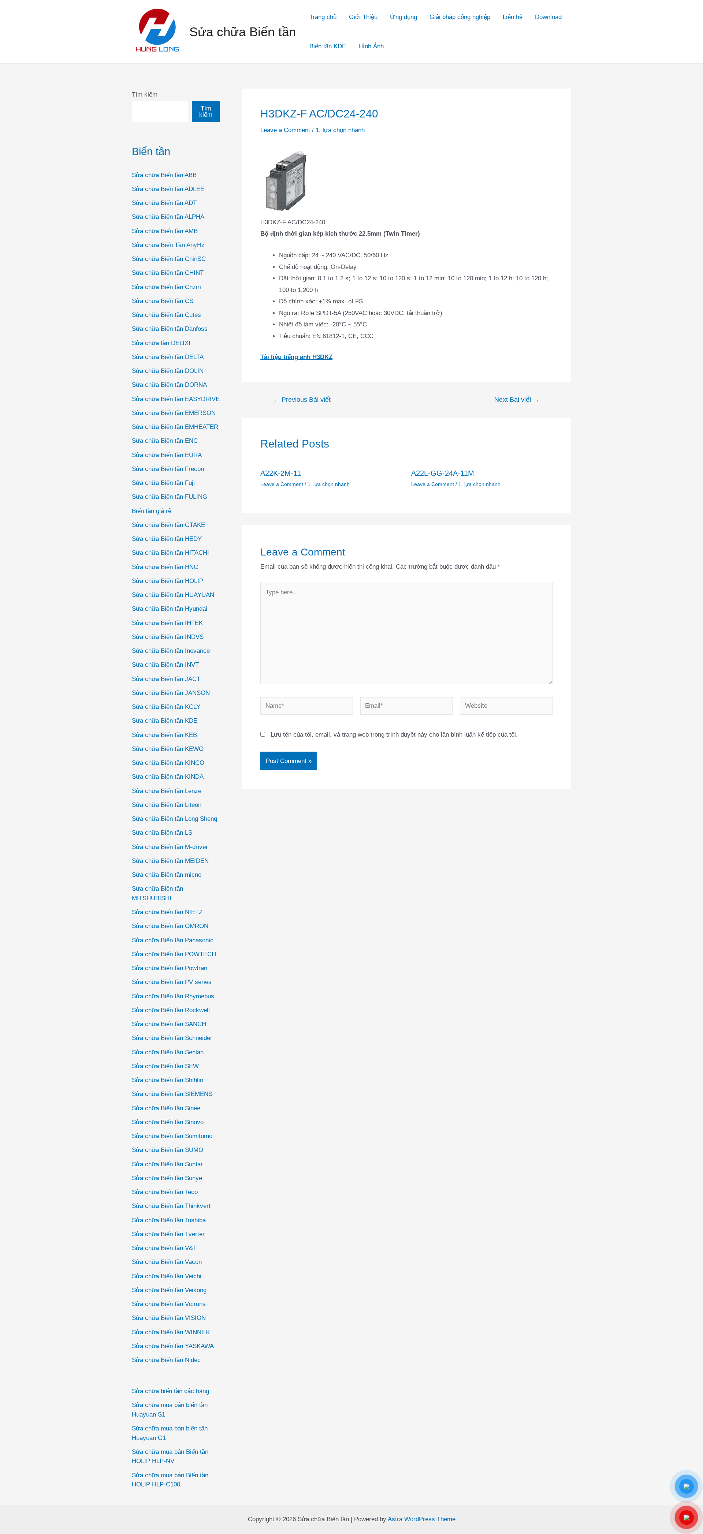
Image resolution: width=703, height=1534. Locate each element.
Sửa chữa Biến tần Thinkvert (171, 1205)
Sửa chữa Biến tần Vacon (167, 1261)
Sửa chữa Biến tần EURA (167, 455)
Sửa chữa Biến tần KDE (164, 720)
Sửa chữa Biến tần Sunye (167, 1178)
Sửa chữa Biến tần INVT (165, 664)
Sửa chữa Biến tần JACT (166, 679)
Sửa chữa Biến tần (242, 32)
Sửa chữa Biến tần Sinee (166, 1108)
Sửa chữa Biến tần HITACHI (170, 552)
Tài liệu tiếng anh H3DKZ (296, 356)
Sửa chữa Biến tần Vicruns (169, 1304)
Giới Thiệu (363, 17)
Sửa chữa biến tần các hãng (170, 1391)
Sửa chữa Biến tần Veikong (169, 1290)
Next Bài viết (517, 399)
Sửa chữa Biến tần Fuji (163, 482)
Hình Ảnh (371, 46)
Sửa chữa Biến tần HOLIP (167, 580)
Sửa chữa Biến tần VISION (169, 1317)
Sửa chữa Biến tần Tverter (168, 1234)
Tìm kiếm (144, 94)
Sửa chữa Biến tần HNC (165, 567)
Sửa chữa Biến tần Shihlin (167, 1080)
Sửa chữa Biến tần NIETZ (167, 912)
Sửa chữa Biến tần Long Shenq (174, 818)
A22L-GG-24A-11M (442, 473)
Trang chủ (322, 17)
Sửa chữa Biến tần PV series (172, 982)
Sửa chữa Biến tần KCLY (166, 706)
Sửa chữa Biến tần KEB (164, 735)
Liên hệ (512, 17)
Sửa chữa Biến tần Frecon (168, 468)
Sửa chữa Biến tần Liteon (166, 804)
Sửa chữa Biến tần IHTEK (167, 623)
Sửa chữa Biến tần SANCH (169, 1024)
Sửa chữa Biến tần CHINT (168, 272)
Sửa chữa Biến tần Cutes (166, 314)
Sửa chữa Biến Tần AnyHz (168, 245)
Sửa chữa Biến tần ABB (164, 175)
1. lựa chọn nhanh (340, 130)
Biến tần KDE (327, 46)
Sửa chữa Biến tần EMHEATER (175, 426)
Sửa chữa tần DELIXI (161, 343)
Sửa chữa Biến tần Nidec (166, 1360)
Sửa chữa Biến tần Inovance (171, 650)
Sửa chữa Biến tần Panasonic (172, 940)
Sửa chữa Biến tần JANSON (171, 692)
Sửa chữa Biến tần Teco (165, 1192)
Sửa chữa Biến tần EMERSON (174, 412)
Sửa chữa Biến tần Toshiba (169, 1220)
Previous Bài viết (302, 399)
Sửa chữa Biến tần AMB (165, 231)
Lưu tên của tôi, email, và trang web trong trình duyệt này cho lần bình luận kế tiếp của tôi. (394, 734)
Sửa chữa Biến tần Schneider (172, 1037)
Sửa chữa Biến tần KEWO (168, 748)
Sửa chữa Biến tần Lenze (166, 790)
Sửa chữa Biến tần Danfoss (170, 328)
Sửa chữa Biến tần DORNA (169, 384)
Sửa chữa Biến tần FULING (169, 496)
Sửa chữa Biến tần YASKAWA (173, 1346)
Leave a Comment (285, 130)
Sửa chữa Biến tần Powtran (169, 968)
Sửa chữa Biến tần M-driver (170, 846)
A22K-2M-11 (280, 473)
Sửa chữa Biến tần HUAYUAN (173, 594)
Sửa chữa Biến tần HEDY (167, 538)
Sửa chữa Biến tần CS (162, 301)
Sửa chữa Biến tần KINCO (168, 762)
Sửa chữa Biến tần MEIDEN (170, 860)
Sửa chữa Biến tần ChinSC (169, 258)
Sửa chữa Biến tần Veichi (166, 1276)
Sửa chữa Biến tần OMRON (170, 926)
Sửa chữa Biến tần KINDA (168, 776)
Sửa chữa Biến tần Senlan (168, 1052)
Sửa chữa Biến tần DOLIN (168, 370)
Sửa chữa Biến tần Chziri (166, 287)
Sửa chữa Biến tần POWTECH (174, 954)
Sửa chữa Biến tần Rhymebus (173, 996)
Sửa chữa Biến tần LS (162, 832)
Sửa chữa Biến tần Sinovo (168, 1122)
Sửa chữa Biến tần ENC (165, 440)
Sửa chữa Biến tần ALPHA (168, 216)
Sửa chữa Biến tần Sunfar (167, 1164)
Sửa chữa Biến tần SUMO (167, 1149)
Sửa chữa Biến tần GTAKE (168, 524)
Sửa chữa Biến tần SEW (165, 1066)
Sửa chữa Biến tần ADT (164, 202)
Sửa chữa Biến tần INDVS (168, 636)
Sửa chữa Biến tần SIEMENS (172, 1093)
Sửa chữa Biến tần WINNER (171, 1332)
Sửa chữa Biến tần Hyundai (169, 608)
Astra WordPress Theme (421, 1519)
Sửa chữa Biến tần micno (166, 874)
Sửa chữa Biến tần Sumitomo (172, 1136)
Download (548, 17)
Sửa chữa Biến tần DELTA (168, 356)
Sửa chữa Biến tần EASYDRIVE (176, 399)
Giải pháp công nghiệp (459, 17)
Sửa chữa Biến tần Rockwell (171, 1010)
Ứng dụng (403, 17)
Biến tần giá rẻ (151, 511)
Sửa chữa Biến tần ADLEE (168, 189)
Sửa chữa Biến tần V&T (164, 1248)
